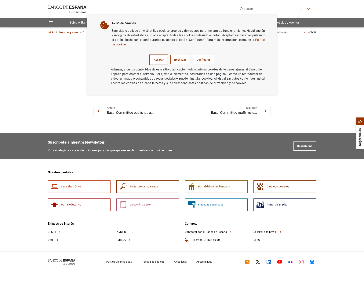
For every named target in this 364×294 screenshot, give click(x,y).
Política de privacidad (119, 261)
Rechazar (180, 59)
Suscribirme (304, 146)
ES (301, 9)
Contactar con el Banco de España (206, 231)
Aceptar (159, 59)
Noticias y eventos (287, 22)
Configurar (203, 59)
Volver (312, 32)
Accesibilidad (204, 261)
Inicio (51, 32)
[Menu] (50, 22)
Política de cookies (153, 261)
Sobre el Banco (80, 22)
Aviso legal (180, 261)
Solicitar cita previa (265, 231)
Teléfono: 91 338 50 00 (205, 239)
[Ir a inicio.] (67, 8)
